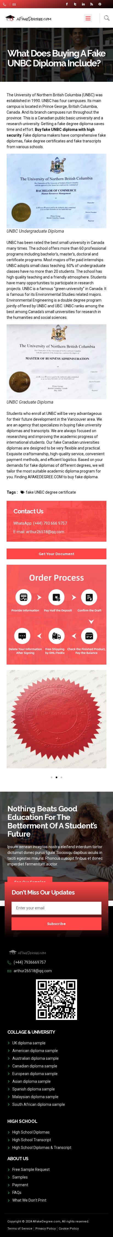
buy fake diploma (83, 477)
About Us (17, 1158)
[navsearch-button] (104, 18)
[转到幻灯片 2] (56, 777)
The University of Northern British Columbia (44, 95)
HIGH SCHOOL (22, 1121)
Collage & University (31, 1032)
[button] (88, 18)
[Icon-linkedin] (83, 4)
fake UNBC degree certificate (51, 492)
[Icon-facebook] (67, 4)
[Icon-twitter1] (75, 4)
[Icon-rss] (91, 4)
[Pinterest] (100, 4)
